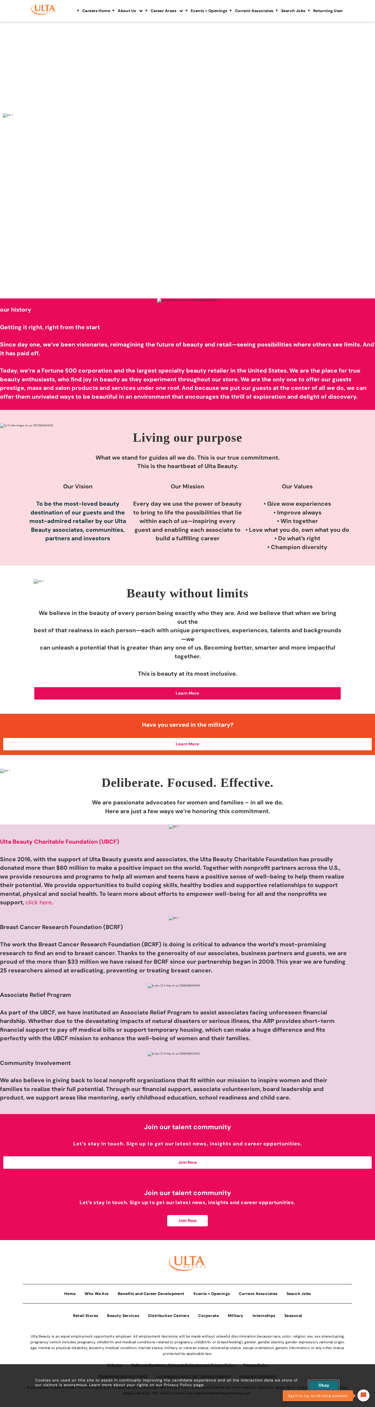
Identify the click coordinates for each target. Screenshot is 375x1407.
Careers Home (96, 10)
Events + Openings (209, 10)
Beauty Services (123, 1315)
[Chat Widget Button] (363, 1395)
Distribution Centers (168, 1315)
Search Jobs (293, 10)
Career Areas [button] (164, 10)
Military (236, 1315)
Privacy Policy (178, 1384)
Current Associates (254, 10)
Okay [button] (323, 1385)
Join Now (187, 1220)
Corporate (208, 1315)
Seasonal (293, 1315)
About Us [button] (127, 10)
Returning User (328, 10)
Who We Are (97, 1293)
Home (70, 1293)
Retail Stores (85, 1315)
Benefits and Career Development (151, 1293)
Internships (264, 1315)
